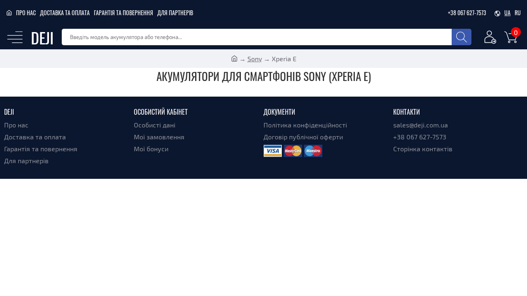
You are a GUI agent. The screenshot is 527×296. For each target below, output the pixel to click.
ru (518, 12)
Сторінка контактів (422, 149)
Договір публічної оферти (303, 137)
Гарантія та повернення (123, 12)
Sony (254, 58)
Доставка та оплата (65, 12)
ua (507, 12)
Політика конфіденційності (305, 125)
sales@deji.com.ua (420, 125)
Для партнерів (175, 12)
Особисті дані (154, 125)
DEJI (42, 37)
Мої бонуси (151, 149)
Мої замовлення (159, 137)
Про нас (26, 12)
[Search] (461, 37)
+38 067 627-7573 (467, 12)
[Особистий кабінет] (490, 38)
